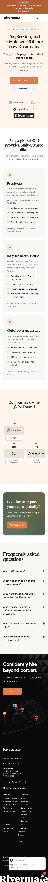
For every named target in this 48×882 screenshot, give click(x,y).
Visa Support (7, 808)
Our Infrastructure (27, 805)
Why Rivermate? (26, 801)
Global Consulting (9, 811)
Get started (11, 691)
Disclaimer (6, 857)
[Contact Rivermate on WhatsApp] (37, 17)
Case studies (22, 832)
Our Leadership (26, 808)
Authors (20, 841)
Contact (24, 821)
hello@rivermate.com (12, 758)
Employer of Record (10, 798)
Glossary (21, 835)
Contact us (22, 88)
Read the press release (22, 80)
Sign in (5, 832)
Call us (14, 782)
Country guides (23, 828)
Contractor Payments (10, 801)
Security (24, 814)
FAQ (19, 845)
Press (23, 818)
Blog (19, 838)
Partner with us (26, 811)
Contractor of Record (10, 805)
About (23, 798)
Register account (9, 828)
